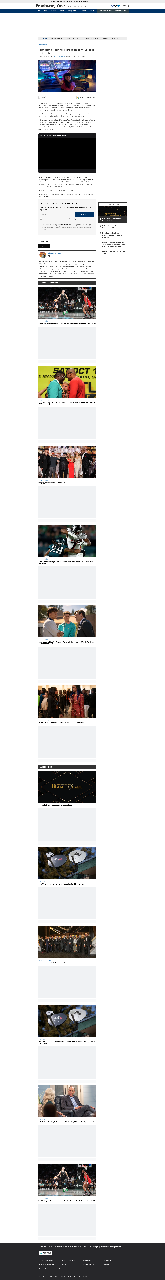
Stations (53, 11)
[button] (125, 6)
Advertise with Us (88, 1265)
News (45, 11)
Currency (62, 11)
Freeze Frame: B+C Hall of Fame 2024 (113, 252)
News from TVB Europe (110, 38)
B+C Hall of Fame (56, 38)
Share (43, 97)
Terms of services (65, 224)
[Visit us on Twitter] (115, 6)
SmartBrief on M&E (73, 38)
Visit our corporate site (113, 1247)
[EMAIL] (49, 256)
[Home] (38, 11)
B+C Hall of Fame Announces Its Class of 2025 (113, 227)
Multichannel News (81, 1)
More (91, 11)
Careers (63, 1265)
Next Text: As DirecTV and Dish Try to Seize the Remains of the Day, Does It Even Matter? (113, 244)
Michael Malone (45, 56)
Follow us (82, 97)
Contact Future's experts (68, 1260)
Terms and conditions (46, 1260)
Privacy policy (86, 1260)
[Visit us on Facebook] (112, 6)
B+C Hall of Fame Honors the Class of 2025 (112, 220)
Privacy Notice (48, 226)
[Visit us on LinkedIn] (118, 6)
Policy (83, 11)
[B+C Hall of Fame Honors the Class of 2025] (112, 214)
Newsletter (92, 97)
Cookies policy (108, 1260)
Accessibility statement (46, 1265)
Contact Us (107, 1265)
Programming (73, 11)
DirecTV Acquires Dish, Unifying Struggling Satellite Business (112, 235)
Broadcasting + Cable (64, 1)
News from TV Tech (91, 38)
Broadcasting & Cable (59, 56)
